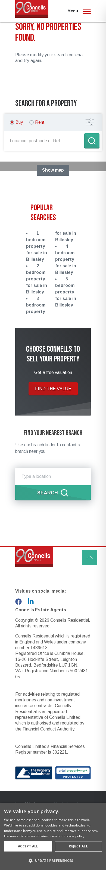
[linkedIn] (30, 601)
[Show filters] (89, 122)
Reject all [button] (78, 846)
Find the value (53, 388)
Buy (19, 122)
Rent (40, 122)
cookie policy (74, 836)
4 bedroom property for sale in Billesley (65, 259)
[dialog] (53, 836)
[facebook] (18, 601)
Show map (53, 170)
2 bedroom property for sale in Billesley (36, 279)
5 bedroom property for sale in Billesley (65, 292)
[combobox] (45, 141)
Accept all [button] (28, 846)
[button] (53, 860)
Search (47, 493)
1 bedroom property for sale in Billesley (36, 246)
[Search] (91, 140)
